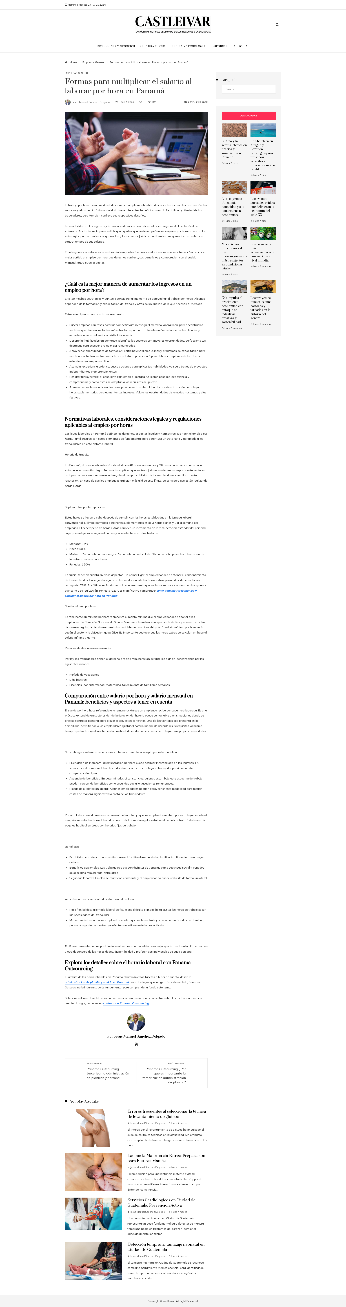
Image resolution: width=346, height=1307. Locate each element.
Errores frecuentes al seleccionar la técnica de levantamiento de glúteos (166, 1114)
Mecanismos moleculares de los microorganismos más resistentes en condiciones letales (234, 256)
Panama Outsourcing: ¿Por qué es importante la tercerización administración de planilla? (164, 1073)
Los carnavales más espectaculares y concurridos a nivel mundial (262, 252)
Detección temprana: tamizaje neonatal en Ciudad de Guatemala (166, 1247)
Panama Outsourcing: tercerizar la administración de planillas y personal (108, 1071)
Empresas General (76, 73)
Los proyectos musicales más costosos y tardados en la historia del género (260, 308)
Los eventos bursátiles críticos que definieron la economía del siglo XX (263, 207)
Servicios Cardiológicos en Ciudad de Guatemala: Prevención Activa (161, 1203)
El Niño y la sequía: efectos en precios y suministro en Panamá (234, 149)
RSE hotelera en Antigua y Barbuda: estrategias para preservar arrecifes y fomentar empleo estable (262, 155)
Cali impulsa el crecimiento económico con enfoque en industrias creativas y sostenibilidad (232, 310)
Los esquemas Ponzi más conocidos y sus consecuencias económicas (233, 207)
